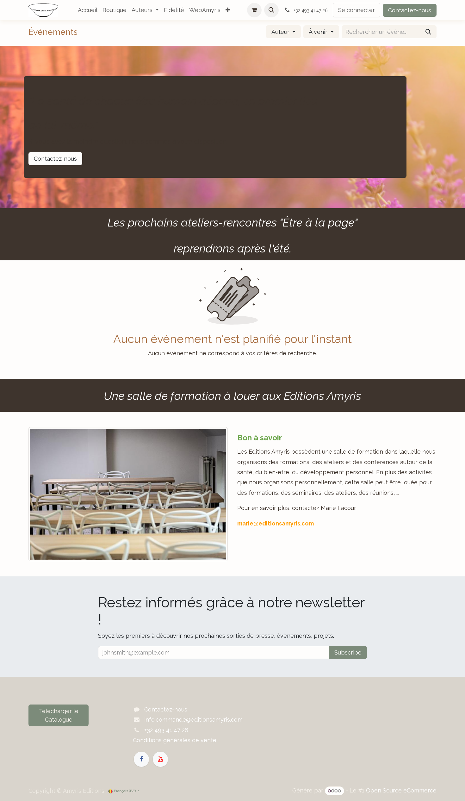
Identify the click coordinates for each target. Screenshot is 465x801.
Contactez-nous (409, 10)
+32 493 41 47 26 (166, 730)
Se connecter (356, 10)
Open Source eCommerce (401, 790)
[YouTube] (160, 759)
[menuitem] (87, 10)
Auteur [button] (281, 31)
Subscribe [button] (348, 652)
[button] (271, 10)
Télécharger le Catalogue (58, 715)
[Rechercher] (428, 31)
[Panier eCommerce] (254, 10)
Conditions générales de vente (174, 740)
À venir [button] (319, 31)
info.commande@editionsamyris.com (193, 719)
